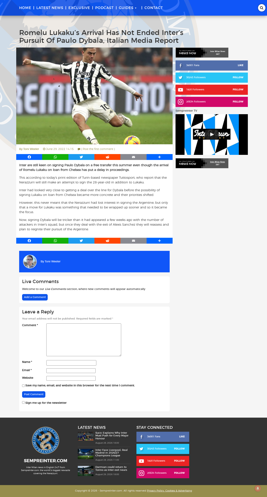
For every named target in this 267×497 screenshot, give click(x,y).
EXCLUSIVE (79, 8)
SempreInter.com (45, 461)
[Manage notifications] (258, 488)
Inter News (217, 51)
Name (27, 362)
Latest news (49, 8)
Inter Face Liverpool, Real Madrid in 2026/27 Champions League (111, 453)
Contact (153, 8)
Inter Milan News (217, 162)
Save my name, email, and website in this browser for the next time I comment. (80, 385)
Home (25, 8)
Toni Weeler (31, 149)
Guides (126, 8)
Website (27, 378)
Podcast (104, 8)
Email (27, 370)
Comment (30, 325)
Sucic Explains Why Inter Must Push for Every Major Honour (111, 436)
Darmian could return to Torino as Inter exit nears (111, 468)
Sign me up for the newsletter (46, 403)
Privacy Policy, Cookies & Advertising (169, 491)
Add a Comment (35, 297)
